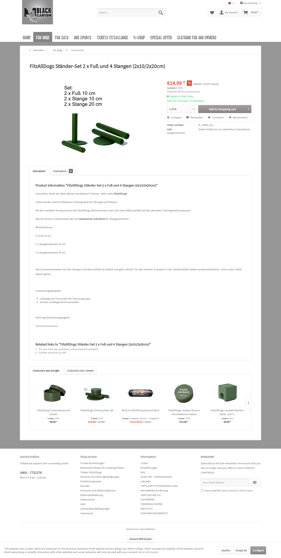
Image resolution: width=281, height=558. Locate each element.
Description (39, 171)
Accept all (241, 550)
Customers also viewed (80, 370)
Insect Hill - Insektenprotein (156, 476)
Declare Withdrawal (140, 539)
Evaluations (62, 171)
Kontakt (84, 486)
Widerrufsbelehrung (91, 495)
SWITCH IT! (146, 508)
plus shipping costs (190, 91)
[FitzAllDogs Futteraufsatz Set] (97, 393)
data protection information (237, 490)
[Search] (161, 12)
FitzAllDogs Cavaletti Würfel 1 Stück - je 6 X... (227, 412)
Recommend (239, 117)
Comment (218, 117)
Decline (226, 550)
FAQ (142, 472)
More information (148, 552)
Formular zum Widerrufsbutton (98, 490)
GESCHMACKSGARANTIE (154, 513)
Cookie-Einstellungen (92, 463)
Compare (175, 117)
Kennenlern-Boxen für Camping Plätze (102, 467)
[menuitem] (131, 14)
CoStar (144, 463)
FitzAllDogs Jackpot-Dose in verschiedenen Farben (184, 412)
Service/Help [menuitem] (250, 3)
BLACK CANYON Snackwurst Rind (140, 410)
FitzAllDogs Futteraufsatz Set (96, 410)
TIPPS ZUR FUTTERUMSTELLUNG (159, 486)
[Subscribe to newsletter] (255, 482)
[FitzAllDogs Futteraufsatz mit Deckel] (53, 393)
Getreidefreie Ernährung (154, 490)
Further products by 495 (52, 352)
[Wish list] (212, 12)
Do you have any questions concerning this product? (68, 349)
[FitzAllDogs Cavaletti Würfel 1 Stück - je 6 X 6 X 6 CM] (227, 393)
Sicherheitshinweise (47, 326)
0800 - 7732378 (31, 472)
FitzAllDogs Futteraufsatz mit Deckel (53, 412)
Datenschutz (87, 499)
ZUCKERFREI (147, 499)
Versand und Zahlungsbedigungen (99, 476)
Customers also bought (46, 370)
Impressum (86, 513)
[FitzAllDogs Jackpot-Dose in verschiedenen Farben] (184, 393)
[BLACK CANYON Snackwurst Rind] (140, 393)
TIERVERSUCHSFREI (151, 504)
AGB (82, 504)
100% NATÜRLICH (150, 495)
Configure (258, 550)
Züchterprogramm (91, 481)
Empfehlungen (148, 467)
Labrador (145, 481)
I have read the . (229, 490)
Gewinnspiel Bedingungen (95, 508)
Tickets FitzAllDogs (91, 472)
